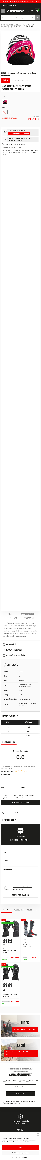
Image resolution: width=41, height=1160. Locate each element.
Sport (29, 685)
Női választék (6, 152)
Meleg (21, 699)
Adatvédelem (25, 1157)
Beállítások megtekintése (20, 1153)
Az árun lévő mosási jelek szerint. (27, 704)
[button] (38, 1134)
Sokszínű (22, 680)
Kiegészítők (25, 150)
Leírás (10, 614)
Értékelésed (6, 774)
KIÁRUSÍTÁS (18, 150)
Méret (3, 108)
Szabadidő (22, 686)
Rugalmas (27, 699)
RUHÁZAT (18, 24)
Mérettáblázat (27, 614)
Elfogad (20, 1147)
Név (2, 787)
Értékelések (11, 618)
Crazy (21, 672)
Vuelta (21, 695)
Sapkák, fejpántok (31, 152)
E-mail (23, 787)
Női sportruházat (30, 24)
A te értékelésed (7, 771)
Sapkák (4, 26)
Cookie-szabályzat (16, 1157)
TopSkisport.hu (7, 24)
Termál (28, 686)
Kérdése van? (30, 618)
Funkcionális (23, 685)
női (20, 676)
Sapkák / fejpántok (21, 152)
